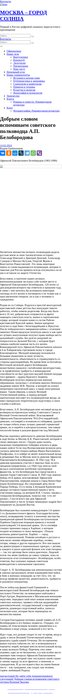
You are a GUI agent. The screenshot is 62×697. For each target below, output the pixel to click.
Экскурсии (19, 63)
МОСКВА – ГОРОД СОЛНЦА (23, 15)
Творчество (13, 95)
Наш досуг (19, 69)
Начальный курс (16, 72)
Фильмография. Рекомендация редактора (36, 110)
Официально (14, 51)
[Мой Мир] (15, 153)
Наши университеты (18, 75)
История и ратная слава (26, 78)
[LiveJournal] (21, 153)
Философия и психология (27, 92)
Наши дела (13, 54)
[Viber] (39, 153)
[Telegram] (27, 153)
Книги (10, 98)
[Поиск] (32, 36)
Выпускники (20, 57)
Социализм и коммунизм (27, 83)
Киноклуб (19, 60)
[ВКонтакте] (2, 153)
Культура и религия (24, 89)
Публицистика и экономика (29, 81)
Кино (10, 107)
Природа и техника (24, 86)
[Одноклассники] (8, 153)
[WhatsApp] (33, 153)
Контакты (5, 1)
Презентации (20, 66)
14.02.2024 (6, 145)
